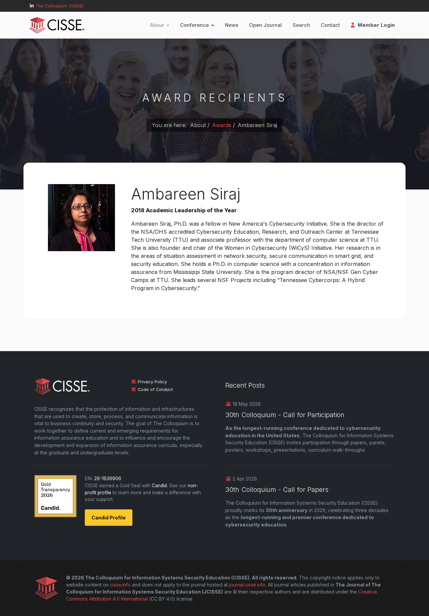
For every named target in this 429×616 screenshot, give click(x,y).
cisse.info (120, 584)
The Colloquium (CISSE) (59, 5)
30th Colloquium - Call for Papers (276, 490)
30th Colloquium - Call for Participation (285, 415)
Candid (159, 485)
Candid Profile (108, 517)
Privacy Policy (152, 381)
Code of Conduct (155, 389)
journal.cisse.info (247, 584)
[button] (159, 25)
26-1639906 (107, 478)
